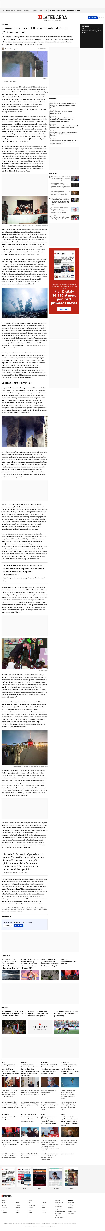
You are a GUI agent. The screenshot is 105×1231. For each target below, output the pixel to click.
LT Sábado (5, 24)
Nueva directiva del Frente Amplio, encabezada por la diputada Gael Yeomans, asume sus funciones (63, 134)
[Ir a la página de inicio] (52, 17)
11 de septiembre (26, 908)
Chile (3, 1062)
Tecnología (26, 10)
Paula (62, 1114)
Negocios (19, 10)
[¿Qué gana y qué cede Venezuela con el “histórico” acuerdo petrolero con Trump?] (50, 1132)
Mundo (40, 10)
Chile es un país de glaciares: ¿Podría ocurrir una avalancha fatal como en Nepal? (50, 963)
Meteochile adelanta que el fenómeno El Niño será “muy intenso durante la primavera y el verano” (10, 964)
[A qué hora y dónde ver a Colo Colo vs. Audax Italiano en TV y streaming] (66, 1027)
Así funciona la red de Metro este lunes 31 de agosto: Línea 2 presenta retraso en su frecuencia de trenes (14, 1015)
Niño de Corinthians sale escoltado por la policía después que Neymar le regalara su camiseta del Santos (68, 1094)
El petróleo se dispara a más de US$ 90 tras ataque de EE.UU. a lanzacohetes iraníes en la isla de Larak (30, 1105)
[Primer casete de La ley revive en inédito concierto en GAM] (30, 1132)
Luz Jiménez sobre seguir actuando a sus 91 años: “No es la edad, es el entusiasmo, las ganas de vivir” (60, 193)
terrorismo (29, 909)
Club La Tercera (60, 10)
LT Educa (77, 10)
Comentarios (13, 81)
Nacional (13, 10)
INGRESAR (101, 17)
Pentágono (19, 911)
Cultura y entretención (28, 1114)
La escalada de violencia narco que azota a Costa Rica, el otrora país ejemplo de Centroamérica (50, 1156)
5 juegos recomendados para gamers (68, 962)
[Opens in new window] (40, 1186)
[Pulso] (24, 1186)
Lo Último (52, 10)
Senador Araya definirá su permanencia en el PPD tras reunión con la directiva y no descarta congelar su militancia (64, 142)
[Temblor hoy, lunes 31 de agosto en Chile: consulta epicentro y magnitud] (40, 1027)
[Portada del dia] (64, 279)
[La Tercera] (8, 1186)
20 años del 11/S (12, 908)
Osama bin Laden (42, 909)
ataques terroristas (21, 909)
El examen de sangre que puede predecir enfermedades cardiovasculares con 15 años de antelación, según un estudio (59, 210)
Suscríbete (19, 926)
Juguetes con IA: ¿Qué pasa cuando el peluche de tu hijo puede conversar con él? (69, 1142)
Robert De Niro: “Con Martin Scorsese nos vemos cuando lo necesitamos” (30, 1155)
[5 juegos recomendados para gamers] (70, 975)
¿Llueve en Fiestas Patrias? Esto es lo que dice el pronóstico (48, 1092)
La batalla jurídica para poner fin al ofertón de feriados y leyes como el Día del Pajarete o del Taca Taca (60, 217)
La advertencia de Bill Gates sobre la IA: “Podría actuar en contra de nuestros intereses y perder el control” (50, 1069)
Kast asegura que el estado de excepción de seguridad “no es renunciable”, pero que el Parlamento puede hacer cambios (62, 119)
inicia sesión (8, 926)
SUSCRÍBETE (64, 309)
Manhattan (13, 911)
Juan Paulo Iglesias (12, 49)
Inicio (3, 10)
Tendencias (44, 1062)
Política (8, 10)
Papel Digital (70, 10)
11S (41, 908)
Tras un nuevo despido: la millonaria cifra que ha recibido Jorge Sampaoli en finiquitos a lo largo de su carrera (60, 178)
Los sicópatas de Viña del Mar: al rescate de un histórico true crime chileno (30, 1142)
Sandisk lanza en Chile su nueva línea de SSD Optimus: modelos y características (10, 1155)
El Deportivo (34, 10)
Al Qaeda (35, 909)
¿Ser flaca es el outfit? (67, 1154)
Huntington (7, 909)
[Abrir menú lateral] (2, 17)
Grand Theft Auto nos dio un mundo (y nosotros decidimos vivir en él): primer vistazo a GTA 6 (29, 964)
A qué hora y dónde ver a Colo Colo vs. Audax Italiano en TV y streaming (66, 1014)
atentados (13, 909)
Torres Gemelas (35, 908)
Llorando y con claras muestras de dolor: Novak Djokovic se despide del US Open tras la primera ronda (70, 1069)
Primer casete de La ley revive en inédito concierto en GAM (61, 112)
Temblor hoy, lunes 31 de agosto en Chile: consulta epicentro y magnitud (38, 1014)
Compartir (5, 81)
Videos (45, 10)
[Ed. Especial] (55, 1186)
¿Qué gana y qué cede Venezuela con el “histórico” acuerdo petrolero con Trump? (49, 1120)
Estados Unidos (6, 911)
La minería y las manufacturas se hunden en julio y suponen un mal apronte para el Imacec (64, 126)
